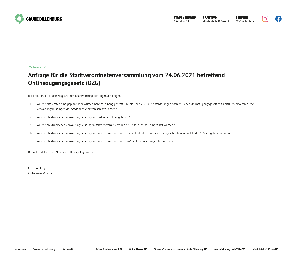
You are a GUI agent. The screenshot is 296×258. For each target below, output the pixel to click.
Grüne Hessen (136, 249)
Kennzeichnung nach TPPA (228, 249)
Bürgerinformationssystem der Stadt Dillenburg (179, 249)
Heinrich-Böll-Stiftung (263, 249)
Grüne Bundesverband (108, 249)
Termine (245, 19)
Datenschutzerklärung (44, 249)
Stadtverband (184, 19)
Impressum (20, 249)
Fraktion (216, 19)
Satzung (66, 249)
